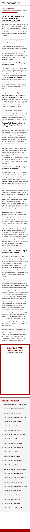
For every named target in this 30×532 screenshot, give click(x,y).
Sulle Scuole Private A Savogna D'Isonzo (15, 508)
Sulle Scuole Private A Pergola (12, 495)
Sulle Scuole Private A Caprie (12, 456)
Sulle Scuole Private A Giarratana (13, 421)
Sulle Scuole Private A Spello (12, 499)
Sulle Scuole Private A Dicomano (13, 482)
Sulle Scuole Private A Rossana (12, 439)
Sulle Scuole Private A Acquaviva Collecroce (16, 469)
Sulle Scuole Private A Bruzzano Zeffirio (15, 434)
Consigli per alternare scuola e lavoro (14, 408)
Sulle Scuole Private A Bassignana (13, 473)
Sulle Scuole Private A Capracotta (13, 447)
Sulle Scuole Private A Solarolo (12, 426)
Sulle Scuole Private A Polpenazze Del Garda (16, 486)
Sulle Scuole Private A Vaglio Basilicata (15, 417)
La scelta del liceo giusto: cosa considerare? (16, 404)
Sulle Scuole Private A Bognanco (13, 430)
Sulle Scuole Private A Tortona (12, 413)
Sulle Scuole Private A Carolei (12, 464)
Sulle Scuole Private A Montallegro (13, 443)
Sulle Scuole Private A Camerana (13, 460)
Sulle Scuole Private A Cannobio (13, 452)
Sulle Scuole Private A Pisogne (12, 490)
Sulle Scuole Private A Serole (12, 503)
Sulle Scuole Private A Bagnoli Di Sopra (15, 477)
